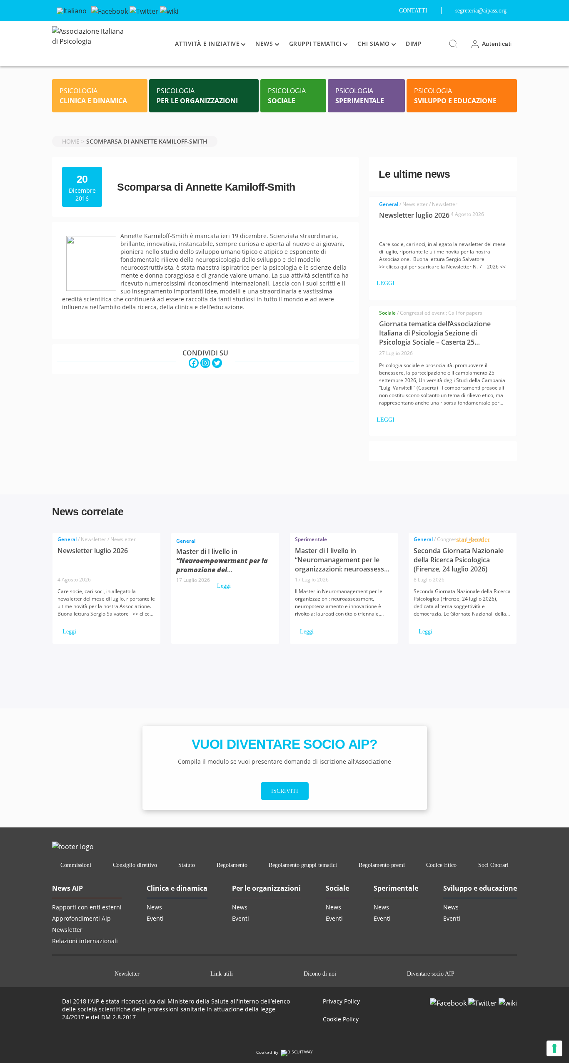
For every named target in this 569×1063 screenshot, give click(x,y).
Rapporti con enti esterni (87, 907)
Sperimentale (396, 888)
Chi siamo (373, 43)
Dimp (414, 43)
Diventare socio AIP (430, 974)
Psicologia (93, 95)
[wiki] (169, 10)
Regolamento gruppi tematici (303, 865)
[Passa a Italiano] (71, 11)
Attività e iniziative (207, 43)
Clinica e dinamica (177, 888)
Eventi (155, 918)
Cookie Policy (341, 1019)
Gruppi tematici (315, 43)
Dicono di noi (320, 974)
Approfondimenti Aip (81, 918)
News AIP (67, 888)
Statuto (186, 865)
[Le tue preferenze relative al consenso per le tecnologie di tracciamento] (554, 1048)
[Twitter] (144, 10)
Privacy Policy (341, 1001)
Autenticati (496, 43)
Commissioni (75, 865)
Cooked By (268, 1052)
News (264, 43)
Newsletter (67, 930)
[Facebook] (109, 10)
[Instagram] (205, 363)
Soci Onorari (493, 865)
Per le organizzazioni (266, 888)
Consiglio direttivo (135, 865)
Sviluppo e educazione (480, 888)
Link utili (221, 974)
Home (71, 141)
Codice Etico (441, 865)
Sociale (337, 888)
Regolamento (232, 865)
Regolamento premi (382, 865)
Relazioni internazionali (85, 941)
